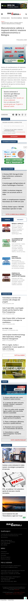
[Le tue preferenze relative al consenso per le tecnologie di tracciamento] (25, 598)
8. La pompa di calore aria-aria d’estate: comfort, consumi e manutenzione (13, 404)
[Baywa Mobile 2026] (14, 54)
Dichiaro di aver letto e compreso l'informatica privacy (13, 130)
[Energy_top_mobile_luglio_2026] (14, 6)
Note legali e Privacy (19, 592)
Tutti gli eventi (19, 355)
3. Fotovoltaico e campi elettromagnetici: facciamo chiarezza (12, 433)
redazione (16, 589)
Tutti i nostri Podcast (18, 440)
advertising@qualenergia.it (11, 567)
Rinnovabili (3, 555)
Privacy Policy (3, 600)
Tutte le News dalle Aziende (15, 214)
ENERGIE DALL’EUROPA (16, 257)
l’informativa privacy (21, 132)
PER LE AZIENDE (6, 562)
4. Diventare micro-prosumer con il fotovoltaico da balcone (13, 427)
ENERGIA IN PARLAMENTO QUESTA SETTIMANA (18, 274)
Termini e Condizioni (18, 593)
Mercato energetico (5, 557)
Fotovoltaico (5, 18)
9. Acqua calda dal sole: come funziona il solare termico (13, 398)
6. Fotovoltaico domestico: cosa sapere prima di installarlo (13, 417)
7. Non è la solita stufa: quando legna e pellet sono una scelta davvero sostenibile (13, 411)
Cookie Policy (8, 593)
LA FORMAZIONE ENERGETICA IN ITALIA (17, 240)
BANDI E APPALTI (17, 223)
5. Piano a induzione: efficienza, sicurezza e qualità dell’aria (13, 422)
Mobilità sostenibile (5, 559)
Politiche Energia (16, 18)
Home (2, 21)
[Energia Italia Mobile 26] (14, 156)
